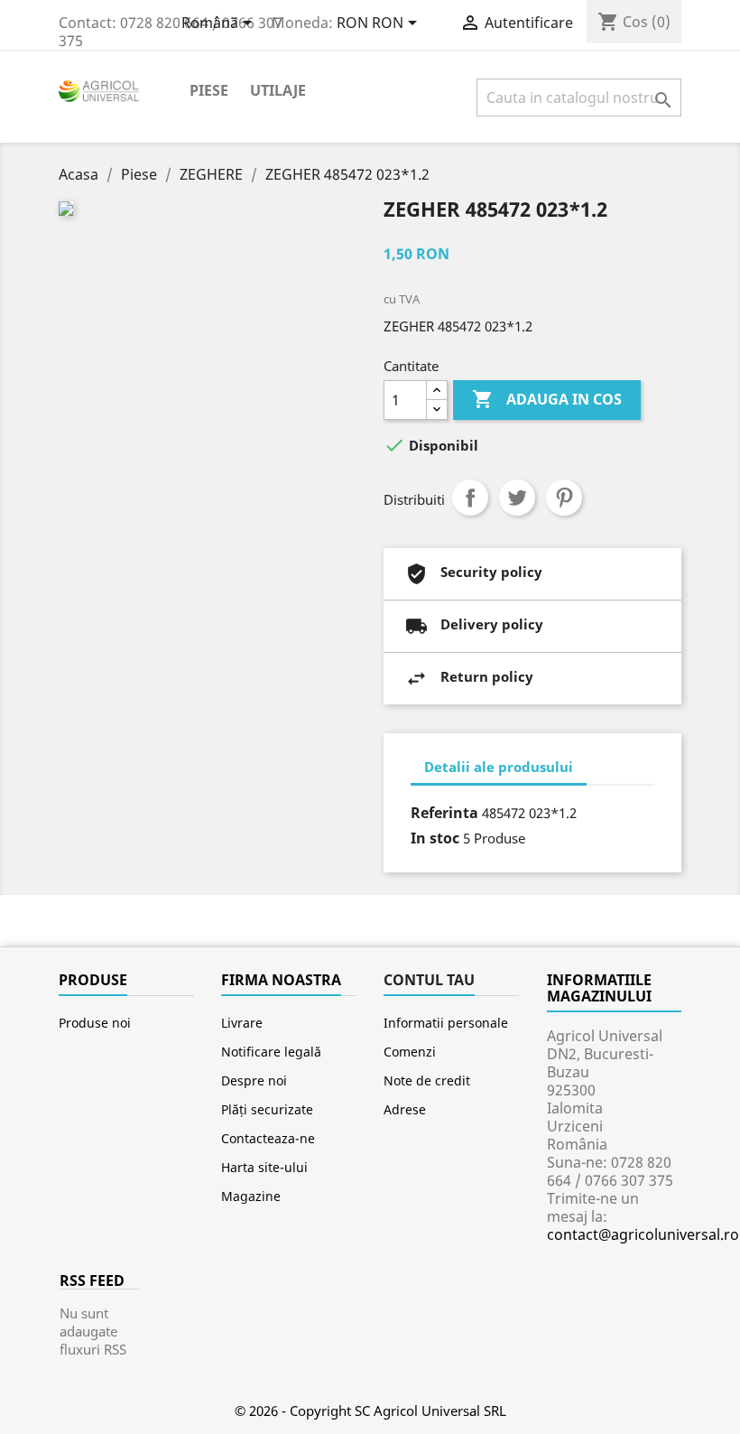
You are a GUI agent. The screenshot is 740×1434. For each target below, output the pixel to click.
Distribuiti (470, 498)
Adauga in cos (547, 399)
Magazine (251, 1196)
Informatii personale (446, 1022)
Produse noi (95, 1022)
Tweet (517, 498)
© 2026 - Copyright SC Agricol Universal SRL (370, 1410)
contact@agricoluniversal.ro (643, 1234)
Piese (209, 90)
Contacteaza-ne (268, 1138)
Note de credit (427, 1080)
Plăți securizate (267, 1109)
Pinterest (564, 498)
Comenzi (410, 1051)
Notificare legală (271, 1051)
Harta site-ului (264, 1167)
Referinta (444, 813)
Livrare (242, 1022)
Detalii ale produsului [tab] (498, 767)
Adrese (405, 1109)
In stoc (435, 838)
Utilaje (278, 90)
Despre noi (254, 1080)
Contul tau (429, 980)
